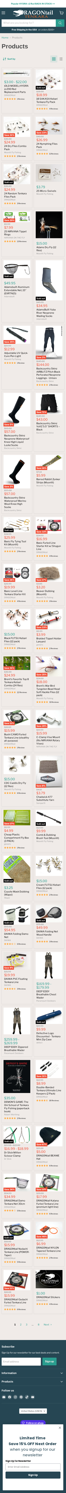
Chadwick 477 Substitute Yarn (45, 799)
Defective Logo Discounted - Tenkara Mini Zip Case (48, 1036)
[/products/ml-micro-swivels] (49, 173)
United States (31, 1411)
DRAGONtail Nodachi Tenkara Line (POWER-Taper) (16, 1252)
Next (47, 1324)
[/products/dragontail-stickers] (49, 1279)
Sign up (49, 1361)
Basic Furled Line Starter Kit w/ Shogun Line (48, 546)
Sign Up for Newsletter (18, 1461)
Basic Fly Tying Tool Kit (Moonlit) (15, 543)
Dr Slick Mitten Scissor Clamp (12, 1154)
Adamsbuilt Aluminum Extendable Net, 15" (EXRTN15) (16, 290)
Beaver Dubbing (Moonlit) (45, 593)
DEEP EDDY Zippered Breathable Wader (16, 1049)
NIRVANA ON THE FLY (14, 237)
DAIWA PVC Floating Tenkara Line (16, 980)
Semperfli (40, 803)
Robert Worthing (11, 1114)
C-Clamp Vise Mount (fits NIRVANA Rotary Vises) (48, 740)
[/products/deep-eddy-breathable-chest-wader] (49, 965)
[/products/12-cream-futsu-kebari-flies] (49, 866)
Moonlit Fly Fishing (12, 152)
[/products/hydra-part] (17, 73)
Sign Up (33, 1475)
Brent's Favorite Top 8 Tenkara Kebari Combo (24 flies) (16, 682)
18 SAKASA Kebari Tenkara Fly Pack (47, 100)
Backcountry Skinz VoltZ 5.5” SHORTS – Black (48, 426)
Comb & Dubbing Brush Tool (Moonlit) (47, 836)
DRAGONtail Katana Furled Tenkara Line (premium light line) (47, 1203)
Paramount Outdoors (46, 1001)
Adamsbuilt (9, 296)
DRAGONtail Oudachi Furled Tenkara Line (16, 1301)
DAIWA (7, 940)
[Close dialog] (60, 1427)
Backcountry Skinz (45, 381)
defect (39, 1042)
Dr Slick (7, 1159)
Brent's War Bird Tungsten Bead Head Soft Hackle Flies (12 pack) (48, 690)
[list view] (60, 58)
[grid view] (53, 58)
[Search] (60, 23)
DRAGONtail (9, 95)
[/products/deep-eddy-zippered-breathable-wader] (17, 1021)
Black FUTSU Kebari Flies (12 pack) (15, 640)
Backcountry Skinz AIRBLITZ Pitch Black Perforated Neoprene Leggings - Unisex (48, 373)
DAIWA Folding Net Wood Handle (47, 933)
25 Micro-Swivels (46, 191)
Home (5, 37)
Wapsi (7, 898)
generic (39, 644)
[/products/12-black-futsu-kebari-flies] (17, 619)
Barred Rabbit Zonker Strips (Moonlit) (48, 481)
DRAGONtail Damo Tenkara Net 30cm (14, 1202)
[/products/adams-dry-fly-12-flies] (49, 224)
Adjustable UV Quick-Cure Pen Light (16, 355)
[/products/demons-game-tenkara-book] (17, 1076)
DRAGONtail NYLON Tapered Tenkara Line (48, 1249)
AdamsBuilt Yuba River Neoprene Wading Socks (46, 312)
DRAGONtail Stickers (48, 1297)
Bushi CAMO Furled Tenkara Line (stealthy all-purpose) (16, 737)
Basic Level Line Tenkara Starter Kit (15, 593)
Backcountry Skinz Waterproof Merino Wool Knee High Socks (15, 502)
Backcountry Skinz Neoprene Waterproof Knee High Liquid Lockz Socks (16, 440)
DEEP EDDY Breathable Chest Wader (46, 994)
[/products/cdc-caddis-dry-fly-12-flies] (17, 765)
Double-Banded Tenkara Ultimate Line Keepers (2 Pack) (48, 1090)
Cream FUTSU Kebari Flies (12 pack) (48, 886)
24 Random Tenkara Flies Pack (15, 195)
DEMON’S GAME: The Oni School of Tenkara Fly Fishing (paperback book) (16, 1107)
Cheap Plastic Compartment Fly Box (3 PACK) (16, 837)
